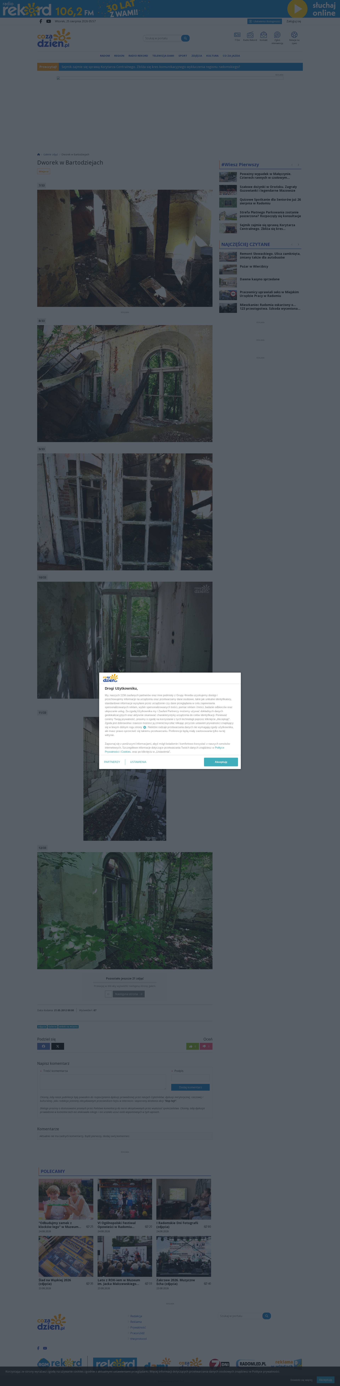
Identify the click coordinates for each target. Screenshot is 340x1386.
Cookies (126, 751)
